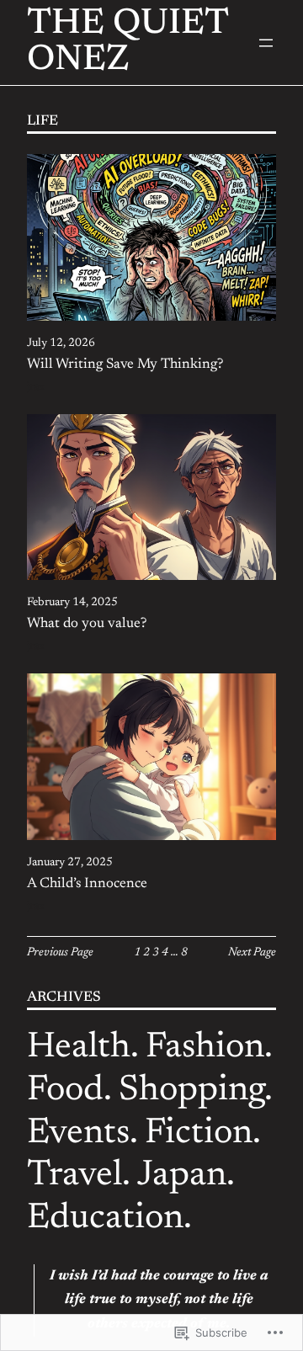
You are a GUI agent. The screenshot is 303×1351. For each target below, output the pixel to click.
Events (78, 1134)
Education (105, 1219)
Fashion (205, 1048)
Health (78, 1048)
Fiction (198, 1134)
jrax (36, 387)
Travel (74, 1176)
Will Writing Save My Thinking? (125, 364)
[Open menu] (266, 43)
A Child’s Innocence (87, 884)
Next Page (252, 953)
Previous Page (60, 953)
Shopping (191, 1091)
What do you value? (86, 623)
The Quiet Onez (127, 42)
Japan (181, 1176)
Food (65, 1091)
